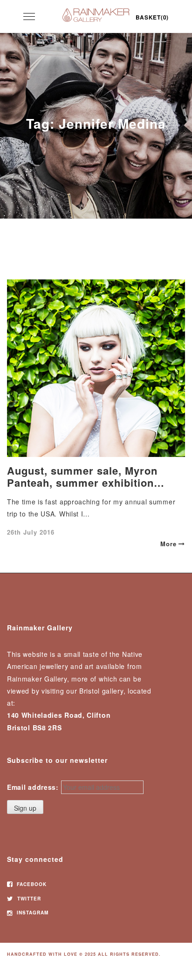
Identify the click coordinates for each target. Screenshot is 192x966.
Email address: (33, 787)
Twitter (28, 898)
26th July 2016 (31, 532)
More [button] (168, 543)
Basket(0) (152, 17)
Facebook (31, 884)
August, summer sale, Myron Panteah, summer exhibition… (86, 476)
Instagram (31, 912)
